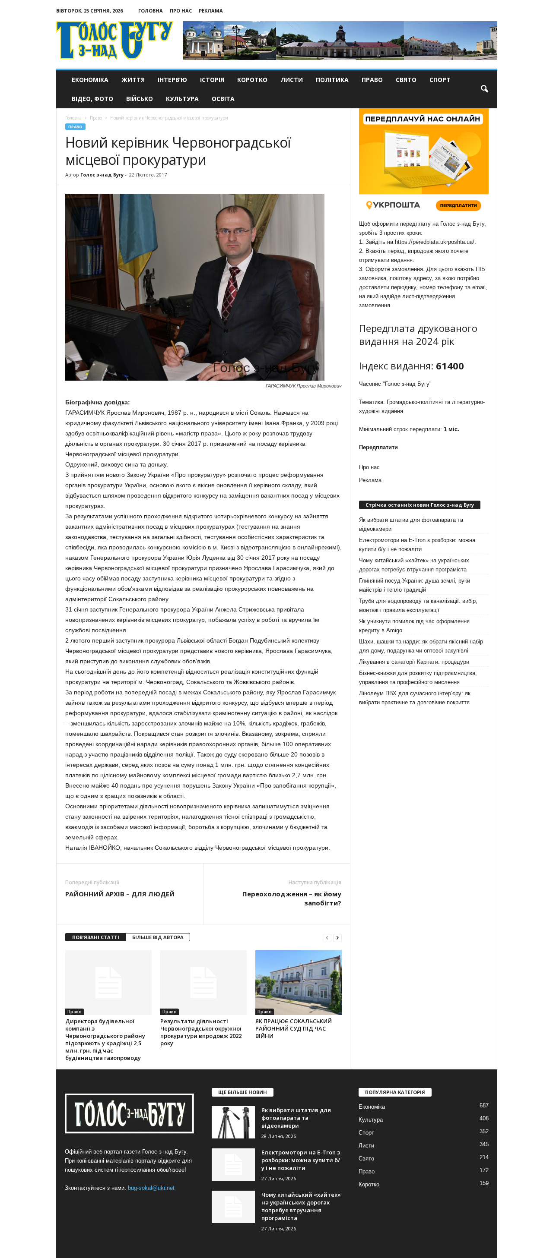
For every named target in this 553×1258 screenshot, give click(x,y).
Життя (133, 80)
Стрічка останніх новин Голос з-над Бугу (419, 504)
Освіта (223, 99)
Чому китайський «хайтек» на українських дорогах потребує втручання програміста (414, 565)
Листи (291, 80)
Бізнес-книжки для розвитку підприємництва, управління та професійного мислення (418, 677)
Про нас (181, 10)
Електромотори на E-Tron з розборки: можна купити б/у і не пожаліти (417, 544)
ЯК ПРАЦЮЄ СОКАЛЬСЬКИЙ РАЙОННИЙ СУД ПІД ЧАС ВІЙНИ (293, 1028)
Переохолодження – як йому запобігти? (291, 898)
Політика (332, 80)
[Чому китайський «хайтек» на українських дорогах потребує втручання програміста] (233, 1207)
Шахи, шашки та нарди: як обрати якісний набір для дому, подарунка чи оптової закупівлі (421, 646)
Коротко (252, 80)
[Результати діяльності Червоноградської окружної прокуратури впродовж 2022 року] (203, 982)
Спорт (440, 80)
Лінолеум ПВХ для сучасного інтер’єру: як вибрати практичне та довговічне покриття (414, 698)
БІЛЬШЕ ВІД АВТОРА (158, 937)
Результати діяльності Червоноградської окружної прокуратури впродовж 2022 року (201, 1032)
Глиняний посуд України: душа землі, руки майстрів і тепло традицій (414, 585)
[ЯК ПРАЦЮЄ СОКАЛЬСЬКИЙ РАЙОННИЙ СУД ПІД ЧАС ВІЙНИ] (298, 982)
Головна (150, 10)
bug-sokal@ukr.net (151, 1188)
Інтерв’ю (172, 80)
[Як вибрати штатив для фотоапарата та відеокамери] (233, 1122)
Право (372, 80)
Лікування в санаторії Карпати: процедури (414, 662)
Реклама (211, 10)
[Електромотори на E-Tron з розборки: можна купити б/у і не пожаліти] (233, 1164)
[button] (484, 89)
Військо (139, 99)
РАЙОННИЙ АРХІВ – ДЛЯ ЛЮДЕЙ (120, 893)
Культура (182, 99)
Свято (406, 80)
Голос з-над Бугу (102, 174)
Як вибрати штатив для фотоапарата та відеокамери (411, 524)
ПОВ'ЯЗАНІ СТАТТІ (95, 937)
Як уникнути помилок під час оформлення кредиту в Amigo (414, 626)
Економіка (90, 80)
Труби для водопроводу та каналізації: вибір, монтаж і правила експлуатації (418, 605)
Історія (212, 80)
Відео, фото (92, 99)
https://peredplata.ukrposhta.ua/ (434, 242)
